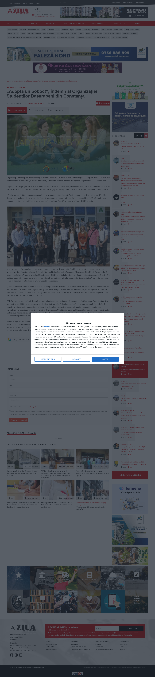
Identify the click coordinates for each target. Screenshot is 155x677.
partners (47, 327)
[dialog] (77, 338)
